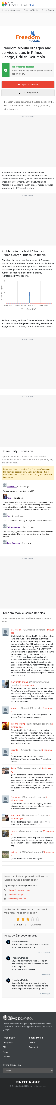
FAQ (5, 1047)
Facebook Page (15, 894)
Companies (15, 10)
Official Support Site (17, 898)
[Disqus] (28, 514)
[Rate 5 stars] (37, 919)
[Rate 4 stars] (32, 919)
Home (4, 10)
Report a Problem (29, 84)
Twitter (32, 1042)
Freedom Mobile (31, 10)
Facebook (33, 1047)
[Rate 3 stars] (28, 919)
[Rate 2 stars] (23, 919)
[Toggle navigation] (52, 4)
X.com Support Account (19, 890)
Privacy (6, 1052)
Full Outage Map (29, 92)
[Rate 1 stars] (18, 919)
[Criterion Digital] (28, 1082)
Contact (6, 1056)
